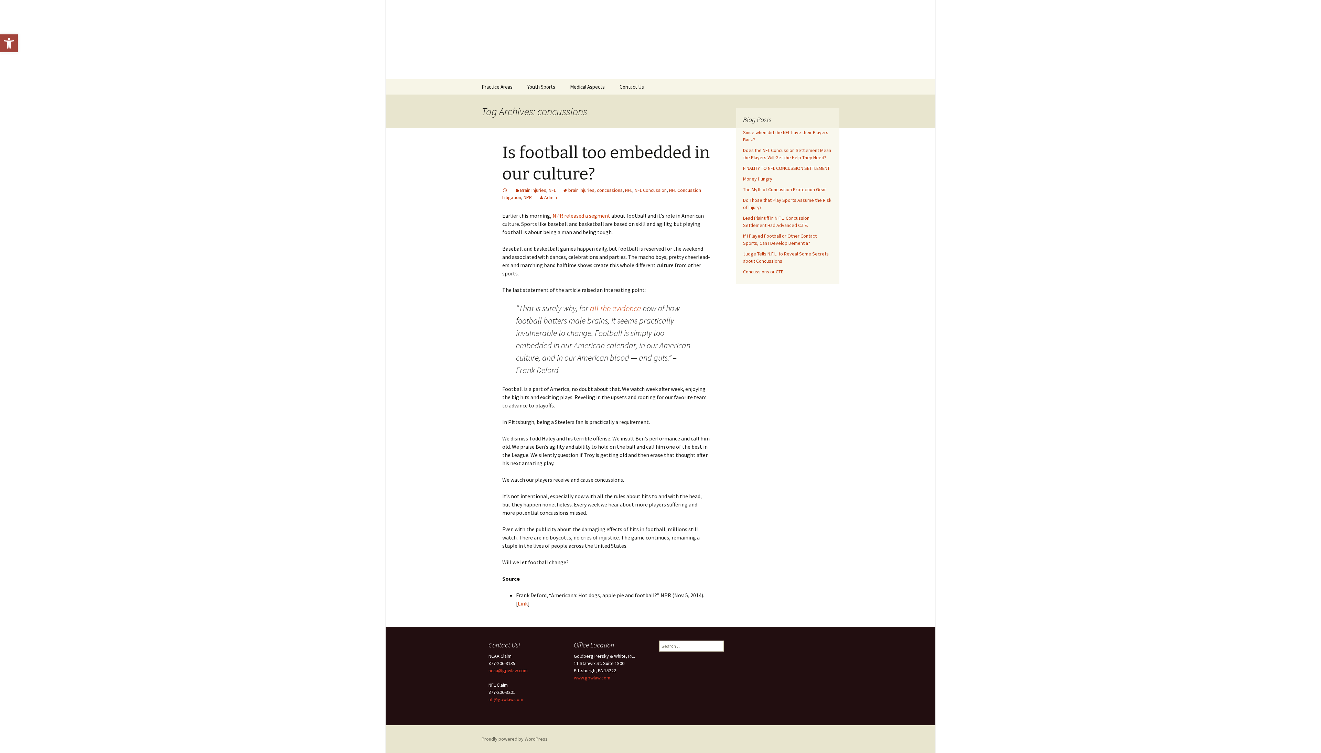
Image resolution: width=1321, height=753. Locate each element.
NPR (528, 197)
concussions (610, 190)
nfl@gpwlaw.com (505, 699)
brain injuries (581, 190)
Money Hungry (757, 179)
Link (523, 603)
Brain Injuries (533, 190)
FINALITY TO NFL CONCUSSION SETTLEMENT (786, 168)
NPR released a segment (581, 215)
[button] (9, 43)
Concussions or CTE (763, 272)
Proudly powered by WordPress (515, 739)
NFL (552, 190)
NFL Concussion (651, 190)
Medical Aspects (587, 87)
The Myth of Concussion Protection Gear (784, 189)
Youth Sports (541, 87)
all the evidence (616, 308)
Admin (550, 197)
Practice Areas (497, 87)
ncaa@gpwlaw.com (508, 670)
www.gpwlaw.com (592, 678)
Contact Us (632, 87)
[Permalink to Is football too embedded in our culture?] (505, 190)
